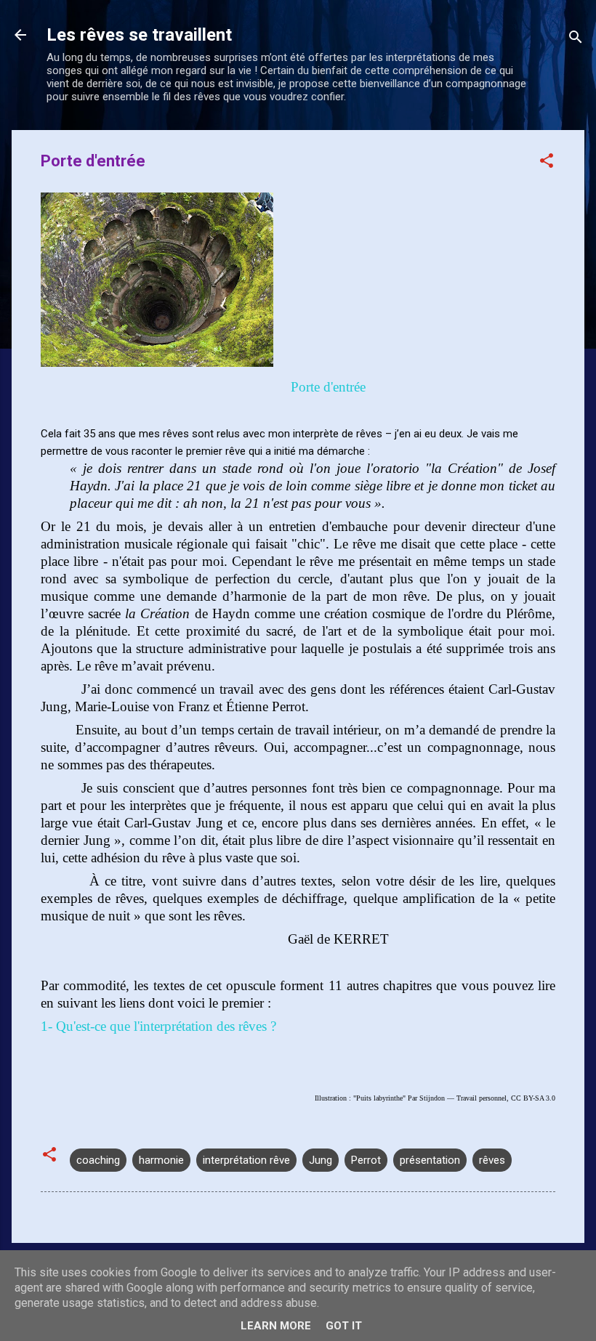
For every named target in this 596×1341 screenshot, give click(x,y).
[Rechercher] (575, 39)
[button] (546, 163)
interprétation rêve (246, 1160)
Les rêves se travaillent (139, 35)
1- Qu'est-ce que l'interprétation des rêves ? (158, 1026)
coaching (98, 1160)
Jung (320, 1160)
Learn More (276, 1325)
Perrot (366, 1160)
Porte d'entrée (326, 386)
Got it (344, 1325)
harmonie (161, 1160)
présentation (430, 1160)
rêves (492, 1160)
